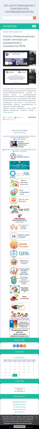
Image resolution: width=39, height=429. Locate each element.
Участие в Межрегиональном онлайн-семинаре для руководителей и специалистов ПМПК (19, 41)
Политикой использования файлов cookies (18, 423)
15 (10, 369)
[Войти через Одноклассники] (24, 345)
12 (28, 366)
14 (5, 369)
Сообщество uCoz (20, 404)
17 (19, 369)
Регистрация (17, 132)
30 (15, 375)
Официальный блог (20, 402)
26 (28, 372)
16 (15, 369)
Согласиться (19, 426)
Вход (23, 132)
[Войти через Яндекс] (21, 345)
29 (10, 375)
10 (19, 366)
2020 (10, 32)
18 (24, 369)
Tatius (11, 117)
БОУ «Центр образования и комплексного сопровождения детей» (19, 8)
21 (5, 372)
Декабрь (16, 32)
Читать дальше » (8, 112)
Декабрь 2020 (19, 357)
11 (24, 366)
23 (15, 372)
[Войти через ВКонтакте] (17, 345)
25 (24, 372)
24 (19, 372)
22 (10, 372)
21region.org (20, 412)
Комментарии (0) (10, 119)
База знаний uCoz (20, 409)
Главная (5, 32)
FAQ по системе (20, 407)
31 (19, 375)
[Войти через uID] (14, 345)
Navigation (9, 26)
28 (5, 375)
